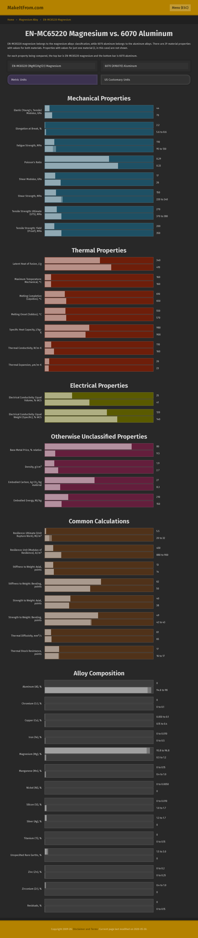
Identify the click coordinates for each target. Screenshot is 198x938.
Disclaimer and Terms (85, 929)
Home (10, 19)
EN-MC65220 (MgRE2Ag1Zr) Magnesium (36, 66)
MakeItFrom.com (25, 8)
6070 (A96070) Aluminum (121, 66)
